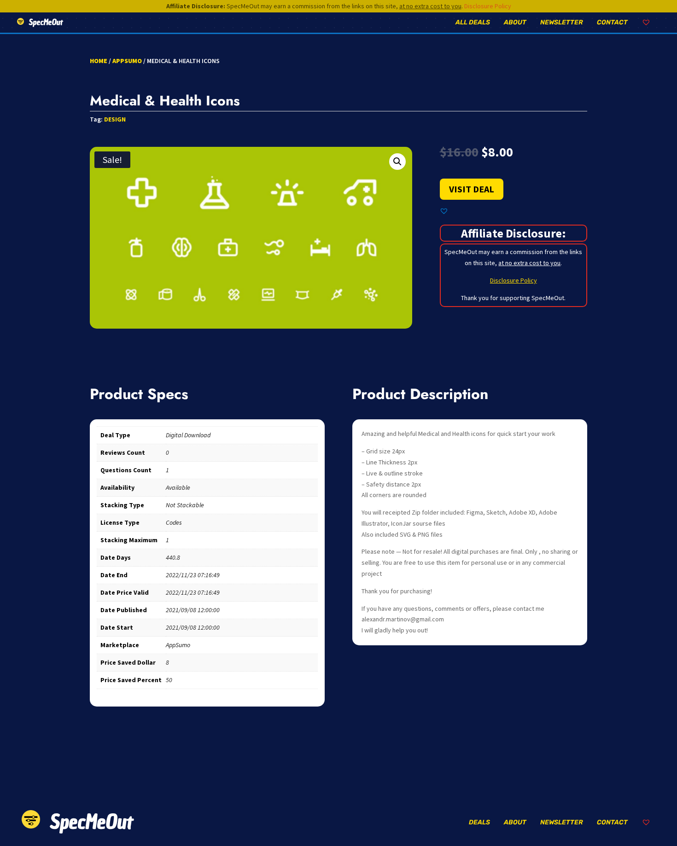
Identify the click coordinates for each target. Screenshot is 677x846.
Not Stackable (185, 505)
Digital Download (188, 435)
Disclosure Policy (487, 6)
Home (98, 61)
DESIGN (115, 119)
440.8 (173, 557)
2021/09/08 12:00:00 (193, 610)
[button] (397, 161)
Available (178, 487)
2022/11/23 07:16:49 (193, 575)
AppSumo (127, 61)
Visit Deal (471, 189)
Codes (174, 522)
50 (169, 680)
